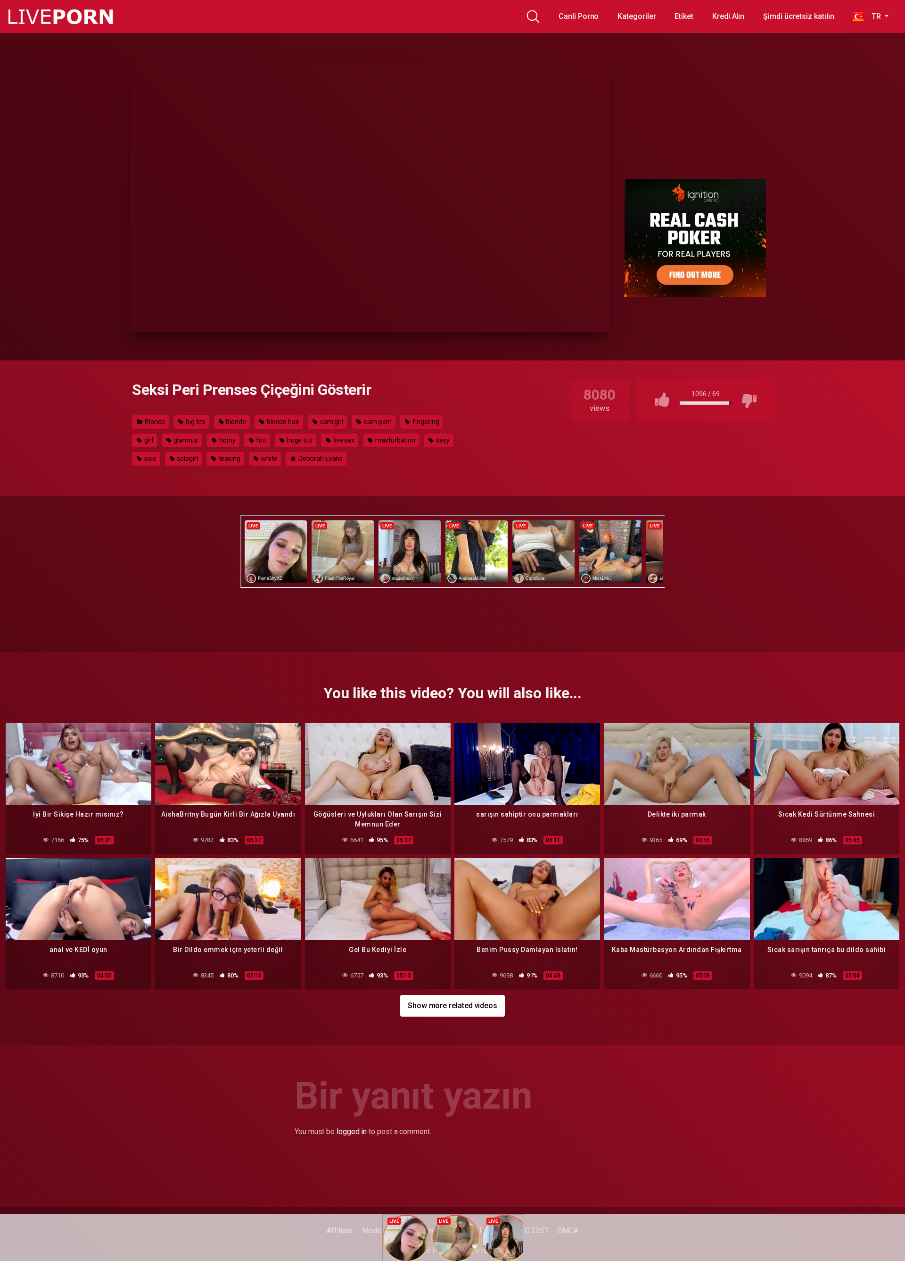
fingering (425, 422)
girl (148, 440)
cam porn (377, 422)
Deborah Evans (320, 458)
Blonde (154, 422)
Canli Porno (579, 16)
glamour (185, 440)
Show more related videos (452, 1005)
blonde (235, 422)
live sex (343, 440)
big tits (194, 422)
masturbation (394, 440)
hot (260, 440)
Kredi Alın (728, 16)
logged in (352, 1131)
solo (149, 458)
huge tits (299, 440)
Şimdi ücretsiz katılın (798, 16)
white (269, 458)
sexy (442, 440)
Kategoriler (636, 16)
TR (873, 16)
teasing (228, 458)
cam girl (331, 422)
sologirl (186, 458)
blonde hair (282, 422)
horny (227, 440)
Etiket (684, 16)
